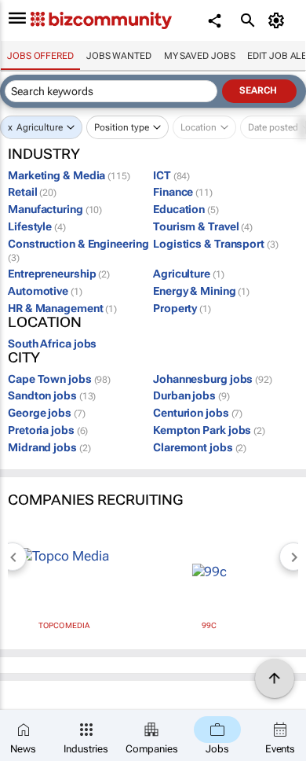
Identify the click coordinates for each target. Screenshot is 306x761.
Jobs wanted (118, 55)
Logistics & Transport (216, 243)
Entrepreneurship (59, 273)
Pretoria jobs (48, 430)
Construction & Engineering (78, 250)
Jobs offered (40, 55)
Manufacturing (55, 209)
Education (186, 209)
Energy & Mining (201, 291)
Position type (121, 127)
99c (209, 625)
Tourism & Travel (203, 226)
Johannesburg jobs (212, 379)
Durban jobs (191, 395)
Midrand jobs (49, 447)
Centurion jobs (197, 412)
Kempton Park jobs (209, 430)
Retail (32, 192)
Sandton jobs (52, 395)
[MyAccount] (279, 20)
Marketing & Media (69, 175)
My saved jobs (199, 55)
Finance (183, 192)
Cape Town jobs (59, 379)
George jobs (47, 412)
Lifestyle (37, 226)
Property (182, 308)
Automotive (45, 291)
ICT (171, 175)
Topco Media (63, 625)
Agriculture (39, 127)
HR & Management (62, 308)
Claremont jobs (199, 447)
